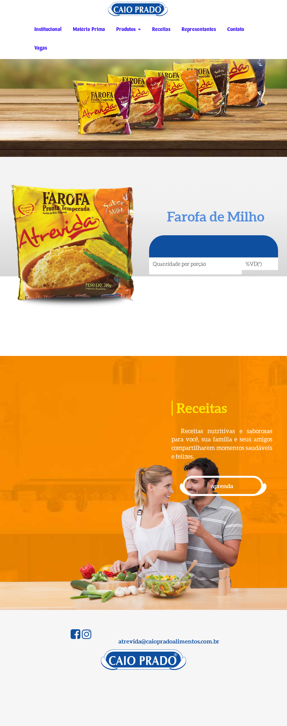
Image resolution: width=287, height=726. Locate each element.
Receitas (161, 29)
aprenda (222, 486)
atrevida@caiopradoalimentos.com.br (168, 641)
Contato (235, 29)
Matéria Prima (89, 29)
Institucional (48, 29)
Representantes (199, 29)
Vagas (40, 48)
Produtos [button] (126, 29)
